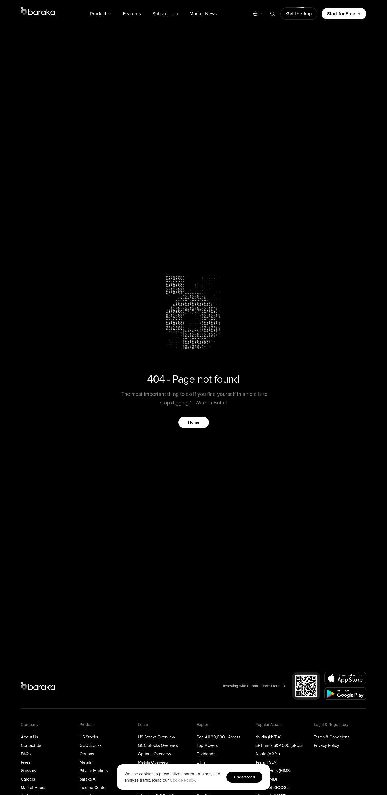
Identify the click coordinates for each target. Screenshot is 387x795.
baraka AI (88, 779)
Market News (203, 14)
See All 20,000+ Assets (218, 737)
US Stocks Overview (156, 737)
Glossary (28, 770)
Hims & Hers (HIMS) (273, 770)
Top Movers (207, 745)
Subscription (165, 14)
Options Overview (154, 754)
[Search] (272, 13)
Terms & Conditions (331, 737)
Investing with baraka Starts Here (251, 685)
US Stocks (89, 737)
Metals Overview (153, 762)
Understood (244, 777)
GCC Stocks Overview (158, 745)
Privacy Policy (326, 745)
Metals (86, 762)
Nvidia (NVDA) (268, 737)
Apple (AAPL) (267, 754)
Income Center (93, 787)
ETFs (201, 762)
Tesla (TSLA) (266, 762)
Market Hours (33, 787)
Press (26, 762)
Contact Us (31, 745)
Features (132, 14)
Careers (28, 779)
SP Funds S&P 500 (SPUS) (279, 745)
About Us (29, 737)
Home (193, 422)
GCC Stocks (90, 745)
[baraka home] (38, 11)
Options (87, 754)
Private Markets (94, 770)
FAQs (26, 754)
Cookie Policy (182, 780)
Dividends (206, 754)
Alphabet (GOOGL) (272, 787)
